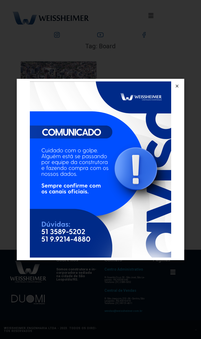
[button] (177, 86)
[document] (100, 169)
